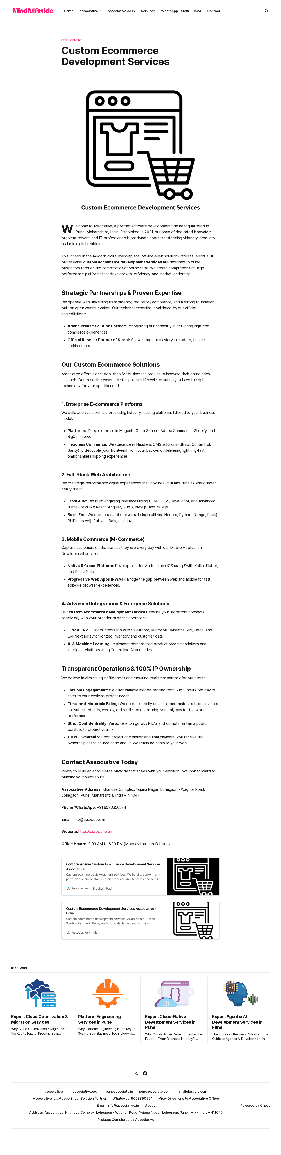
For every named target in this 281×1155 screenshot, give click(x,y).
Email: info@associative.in (118, 1105)
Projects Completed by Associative (126, 1119)
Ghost (265, 1105)
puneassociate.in (119, 1091)
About (150, 1105)
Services (148, 11)
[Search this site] (266, 11)
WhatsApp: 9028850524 (181, 11)
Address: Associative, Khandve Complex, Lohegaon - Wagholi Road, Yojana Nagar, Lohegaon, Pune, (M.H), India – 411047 (126, 1112)
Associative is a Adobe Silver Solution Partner (69, 1098)
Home (68, 11)
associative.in (90, 11)
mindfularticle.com (192, 1091)
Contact (213, 11)
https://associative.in (95, 831)
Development (71, 40)
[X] (136, 1073)
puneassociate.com (155, 1091)
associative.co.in (121, 11)
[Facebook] (145, 1073)
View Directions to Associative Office (189, 1098)
